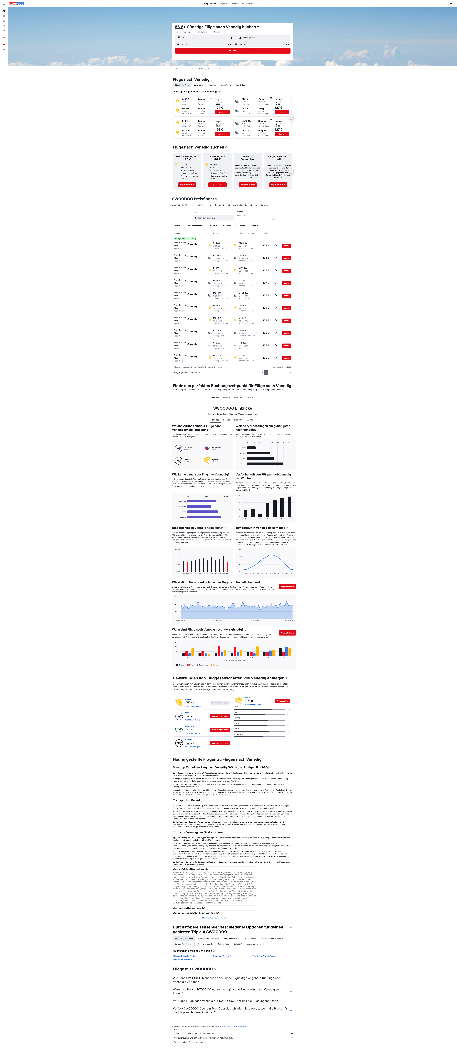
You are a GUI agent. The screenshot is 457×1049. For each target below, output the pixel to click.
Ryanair (188, 699)
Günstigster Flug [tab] (182, 85)
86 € (179, 27)
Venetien (195, 69)
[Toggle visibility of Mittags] (190, 665)
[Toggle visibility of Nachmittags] (202, 665)
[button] (4, 3)
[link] (187, 184)
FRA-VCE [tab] (249, 397)
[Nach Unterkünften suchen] (4, 16)
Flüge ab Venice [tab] (230, 938)
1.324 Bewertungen (193, 733)
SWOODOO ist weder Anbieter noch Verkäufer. (195, 1033)
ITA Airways (190, 726)
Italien (188, 69)
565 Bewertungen (192, 747)
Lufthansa (189, 713)
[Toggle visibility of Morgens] (180, 665)
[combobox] (184, 32)
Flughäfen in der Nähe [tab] (184, 938)
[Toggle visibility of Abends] (214, 665)
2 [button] (270, 372)
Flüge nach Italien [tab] (249, 938)
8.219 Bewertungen (193, 720)
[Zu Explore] (4, 31)
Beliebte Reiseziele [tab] (205, 944)
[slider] (273, 218)
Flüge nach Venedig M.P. (223, 956)
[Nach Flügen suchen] (4, 11)
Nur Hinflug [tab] (240, 85)
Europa (180, 69)
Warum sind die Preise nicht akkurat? (191, 1042)
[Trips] (4, 37)
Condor (188, 740)
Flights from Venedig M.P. (183, 959)
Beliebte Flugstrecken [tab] (184, 944)
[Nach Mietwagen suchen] (4, 21)
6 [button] (286, 372)
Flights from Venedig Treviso (264, 956)
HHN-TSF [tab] (238, 397)
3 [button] (275, 372)
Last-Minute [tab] (226, 85)
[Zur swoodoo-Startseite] (16, 3)
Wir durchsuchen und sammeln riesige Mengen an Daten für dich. (203, 1038)
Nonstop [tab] (212, 85)
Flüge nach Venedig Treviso (184, 956)
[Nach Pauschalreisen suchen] (4, 26)
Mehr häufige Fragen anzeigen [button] (214, 918)
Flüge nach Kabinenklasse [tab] (208, 938)
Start (173, 69)
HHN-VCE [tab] (226, 397)
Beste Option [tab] (199, 85)
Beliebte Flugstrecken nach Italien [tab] (247, 944)
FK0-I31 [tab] (215, 397)
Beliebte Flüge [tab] (223, 944)
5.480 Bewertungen (193, 706)
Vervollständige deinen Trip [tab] (272, 938)
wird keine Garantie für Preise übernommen (232, 1026)
